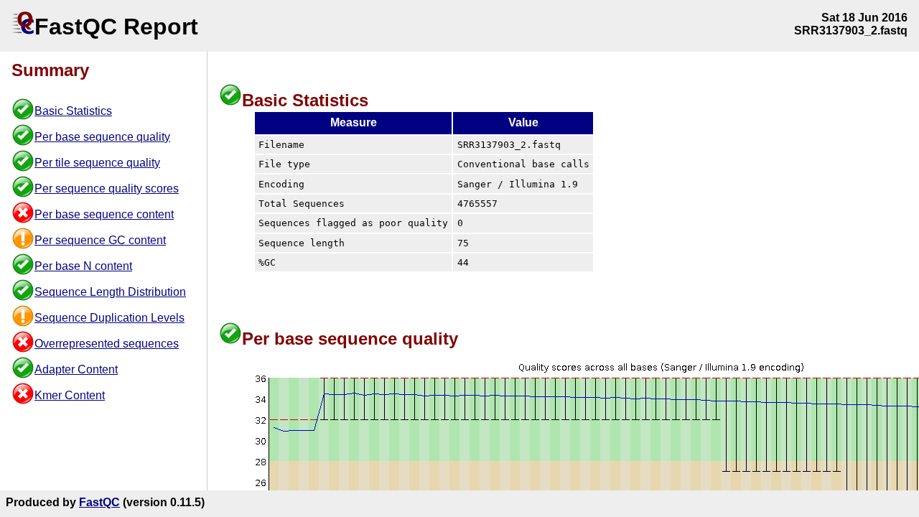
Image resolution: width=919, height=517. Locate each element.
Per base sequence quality (102, 137)
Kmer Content (69, 395)
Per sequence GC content (100, 240)
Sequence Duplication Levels (109, 318)
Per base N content (83, 266)
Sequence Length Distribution (110, 292)
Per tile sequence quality (97, 163)
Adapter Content (76, 369)
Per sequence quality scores (106, 188)
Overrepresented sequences (106, 343)
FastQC (99, 502)
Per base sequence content (104, 214)
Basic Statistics (73, 111)
